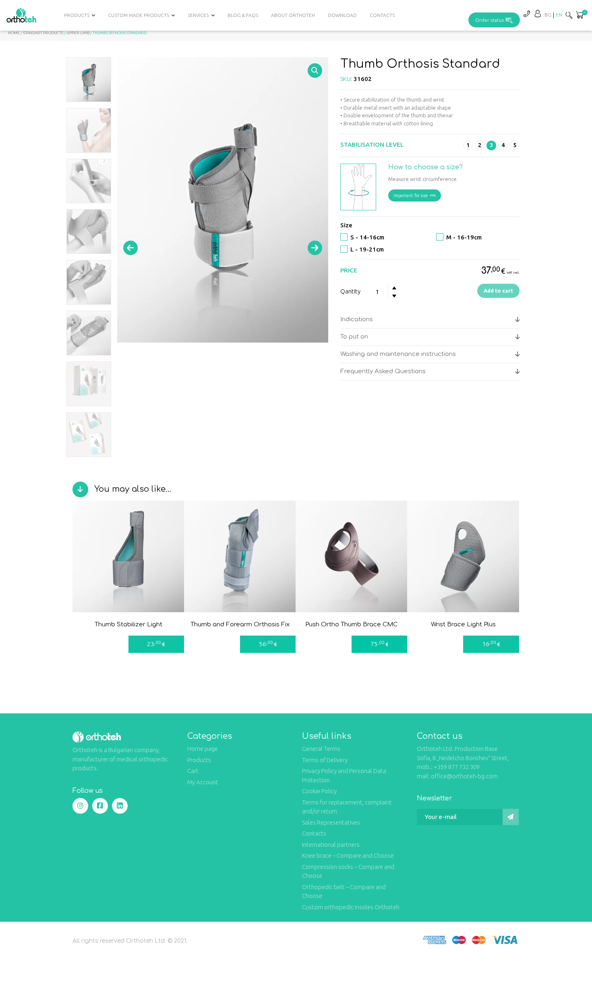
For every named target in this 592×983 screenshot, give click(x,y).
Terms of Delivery (325, 759)
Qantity (350, 291)
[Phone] (526, 13)
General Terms (321, 748)
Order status (489, 20)
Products (199, 759)
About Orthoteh (293, 15)
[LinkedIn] (120, 806)
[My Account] (537, 13)
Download (342, 15)
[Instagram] (80, 806)
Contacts (382, 15)
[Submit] (511, 817)
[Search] (569, 15)
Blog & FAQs (243, 15)
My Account (202, 782)
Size (346, 225)
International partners (331, 844)
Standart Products (43, 33)
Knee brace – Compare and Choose (348, 855)
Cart (193, 770)
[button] (579, 16)
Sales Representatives (331, 822)
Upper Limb (77, 33)
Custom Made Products (138, 15)
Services (198, 15)
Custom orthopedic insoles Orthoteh (350, 907)
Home (14, 33)
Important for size (410, 195)
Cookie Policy (319, 791)
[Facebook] (100, 806)
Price (348, 270)
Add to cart (498, 290)
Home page (202, 748)
